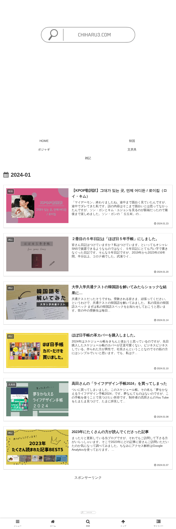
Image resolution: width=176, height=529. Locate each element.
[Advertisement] (88, 104)
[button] (163, 411)
